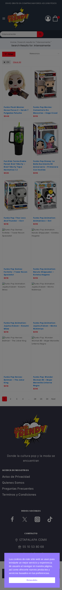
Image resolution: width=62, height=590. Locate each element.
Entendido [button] (32, 580)
